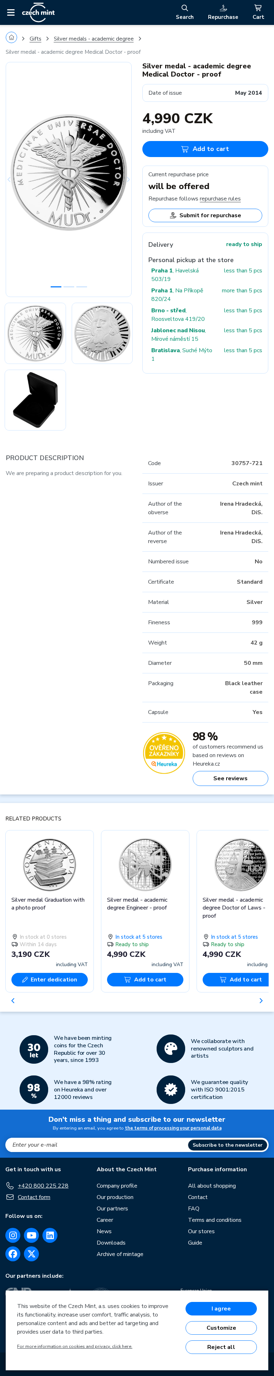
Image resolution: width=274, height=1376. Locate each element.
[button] (15, 179)
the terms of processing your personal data (173, 1128)
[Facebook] (12, 1253)
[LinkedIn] (49, 1235)
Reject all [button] (221, 1347)
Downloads (111, 1243)
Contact (198, 1197)
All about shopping (212, 1186)
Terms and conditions (215, 1220)
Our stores (201, 1231)
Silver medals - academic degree (94, 38)
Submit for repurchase (210, 215)
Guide (195, 1243)
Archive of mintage (120, 1254)
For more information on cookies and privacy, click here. (74, 1346)
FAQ (193, 1209)
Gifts (35, 38)
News (104, 1231)
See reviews (230, 778)
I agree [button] (221, 1309)
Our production (115, 1197)
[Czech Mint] (38, 12)
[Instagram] (12, 1235)
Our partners (112, 1209)
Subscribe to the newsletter (228, 1145)
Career (105, 1220)
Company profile (117, 1186)
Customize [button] (221, 1328)
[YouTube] (31, 1235)
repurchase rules (220, 199)
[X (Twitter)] (31, 1253)
